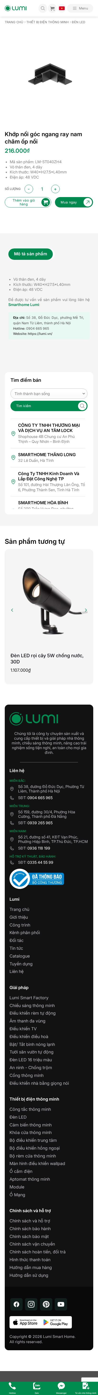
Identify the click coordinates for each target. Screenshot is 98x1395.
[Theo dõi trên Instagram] (31, 1304)
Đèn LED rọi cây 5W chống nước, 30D (47, 658)
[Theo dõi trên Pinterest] (46, 1304)
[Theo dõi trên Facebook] (16, 1304)
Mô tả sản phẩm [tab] (30, 253)
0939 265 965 (40, 822)
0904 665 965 (40, 797)
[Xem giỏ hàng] (52, 8)
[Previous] (12, 610)
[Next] (85, 610)
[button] (80, 8)
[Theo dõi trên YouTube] (61, 1304)
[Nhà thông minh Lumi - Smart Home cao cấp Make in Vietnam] (15, 8)
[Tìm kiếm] (43, 8)
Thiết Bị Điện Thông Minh (47, 22)
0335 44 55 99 (40, 862)
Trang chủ (14, 22)
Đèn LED (78, 22)
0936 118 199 (38, 848)
